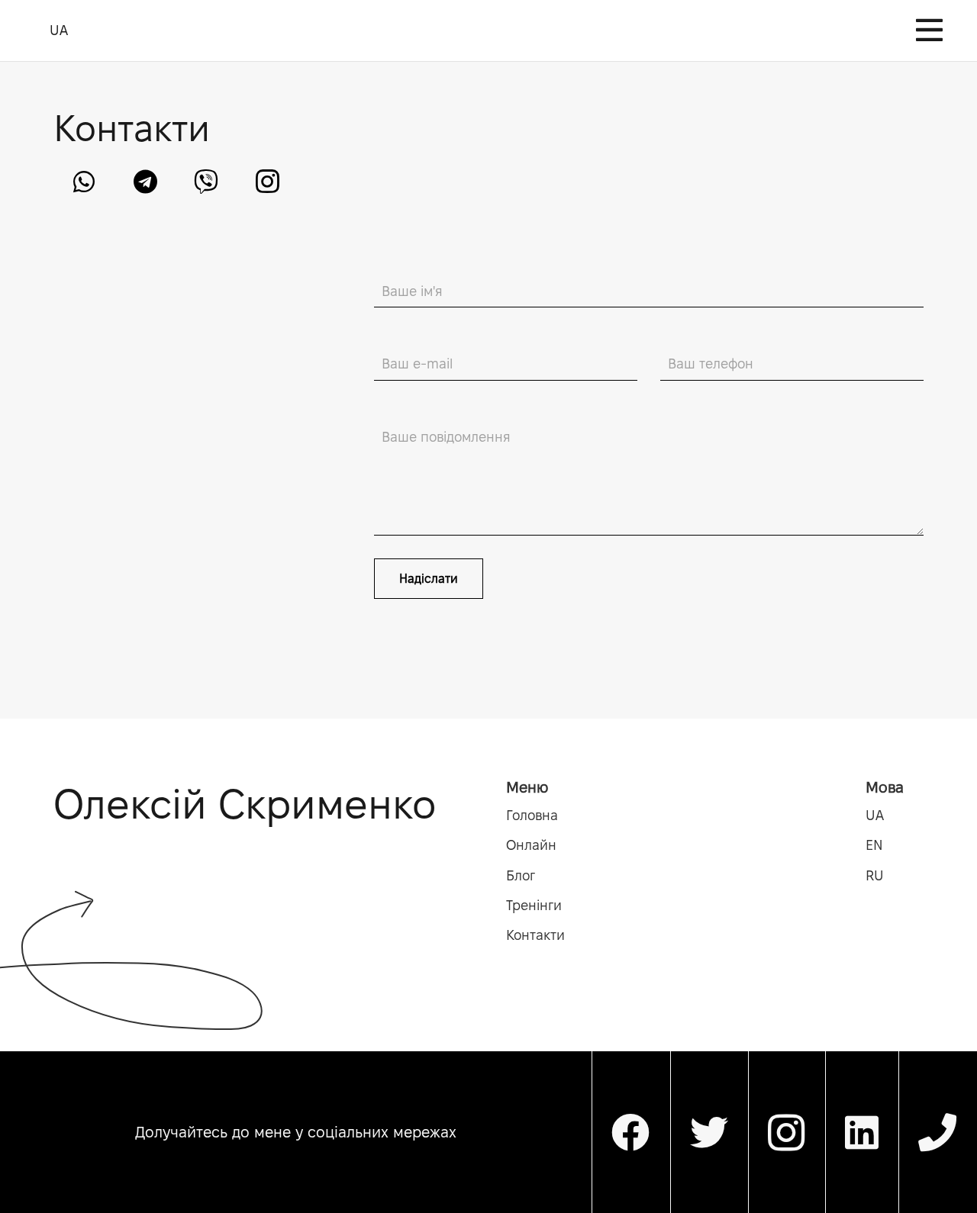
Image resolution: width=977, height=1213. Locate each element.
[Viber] (206, 181)
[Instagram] (267, 181)
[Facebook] (631, 1132)
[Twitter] (709, 1132)
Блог (520, 875)
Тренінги (534, 905)
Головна (532, 815)
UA (875, 815)
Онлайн (531, 845)
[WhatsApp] (83, 181)
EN (874, 845)
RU (875, 875)
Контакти (535, 935)
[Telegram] (145, 181)
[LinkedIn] (862, 1132)
